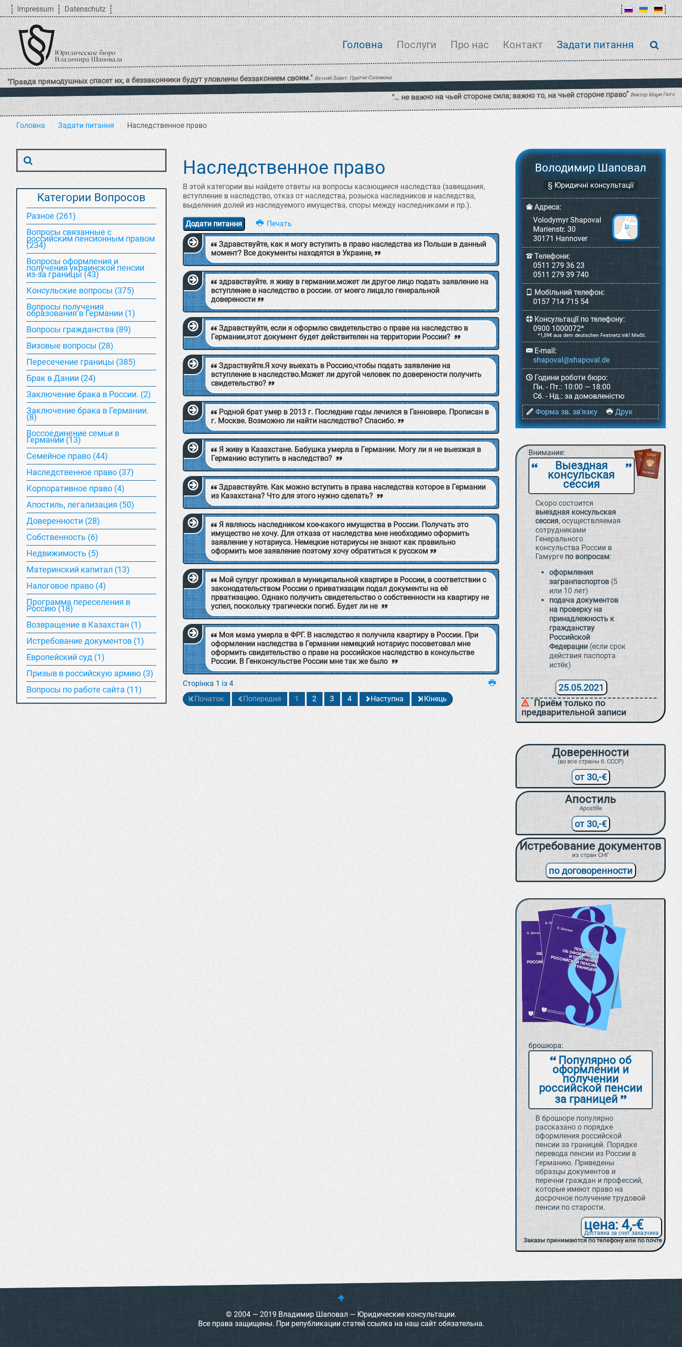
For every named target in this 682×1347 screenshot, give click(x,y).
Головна (362, 45)
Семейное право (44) (67, 456)
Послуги (417, 45)
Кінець (435, 698)
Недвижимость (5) (62, 553)
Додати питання (214, 223)
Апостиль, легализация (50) (80, 504)
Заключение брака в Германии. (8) (87, 414)
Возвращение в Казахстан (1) (83, 624)
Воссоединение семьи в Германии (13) (72, 436)
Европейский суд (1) (65, 657)
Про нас (469, 45)
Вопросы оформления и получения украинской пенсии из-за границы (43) (85, 267)
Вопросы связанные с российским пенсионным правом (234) (90, 238)
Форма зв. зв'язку (566, 411)
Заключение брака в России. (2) (88, 394)
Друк (624, 411)
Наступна (387, 698)
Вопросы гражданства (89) (78, 329)
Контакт (523, 45)
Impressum (35, 9)
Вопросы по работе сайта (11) (84, 689)
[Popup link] (625, 227)
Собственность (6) (62, 537)
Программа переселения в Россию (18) (78, 605)
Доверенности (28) (63, 521)
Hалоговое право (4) (66, 586)
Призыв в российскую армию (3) (89, 673)
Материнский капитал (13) (77, 569)
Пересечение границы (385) (80, 362)
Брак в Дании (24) (61, 378)
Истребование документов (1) (85, 641)
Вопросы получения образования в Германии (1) (80, 310)
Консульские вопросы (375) (80, 290)
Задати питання (595, 45)
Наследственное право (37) (80, 472)
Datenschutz (85, 9)
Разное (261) (51, 216)
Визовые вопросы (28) (69, 345)
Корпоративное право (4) (75, 488)
